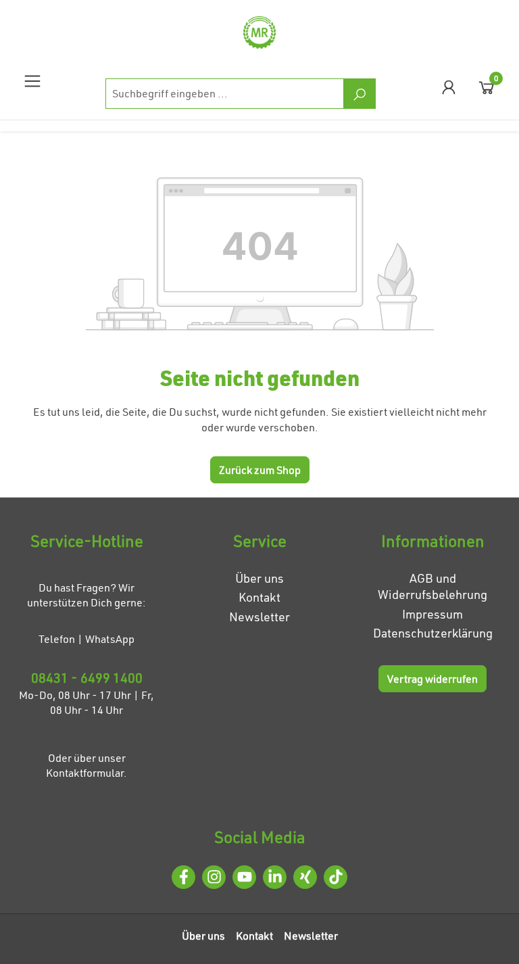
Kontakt (259, 597)
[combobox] (224, 93)
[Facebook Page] (183, 877)
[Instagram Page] (214, 877)
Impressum (432, 614)
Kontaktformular (85, 772)
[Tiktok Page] (335, 877)
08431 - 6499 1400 (87, 677)
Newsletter (259, 617)
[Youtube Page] (244, 877)
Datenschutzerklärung (433, 633)
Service (260, 541)
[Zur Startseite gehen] (259, 32)
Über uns (259, 578)
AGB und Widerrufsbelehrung (432, 587)
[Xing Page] (305, 877)
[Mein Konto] (449, 87)
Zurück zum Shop (260, 470)
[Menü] (32, 81)
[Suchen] (359, 93)
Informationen (433, 541)
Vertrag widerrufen (432, 678)
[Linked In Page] (275, 877)
